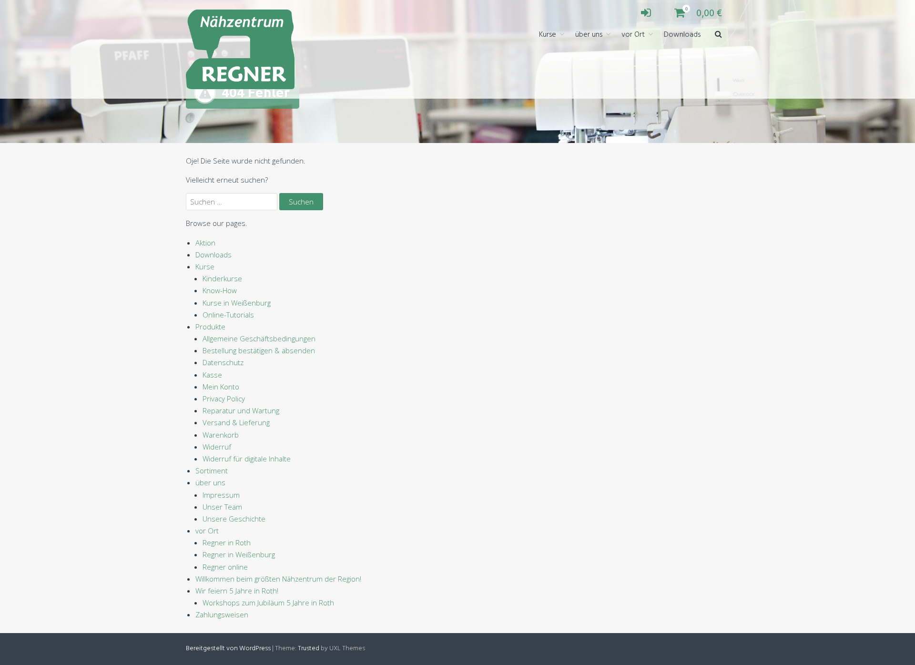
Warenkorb (221, 435)
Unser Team (222, 507)
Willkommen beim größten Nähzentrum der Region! (278, 578)
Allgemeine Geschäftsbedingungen (259, 338)
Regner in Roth (227, 542)
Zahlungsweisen (221, 614)
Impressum (221, 495)
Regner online (225, 567)
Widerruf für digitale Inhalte (247, 458)
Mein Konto (221, 386)
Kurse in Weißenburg (237, 302)
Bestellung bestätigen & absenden (259, 350)
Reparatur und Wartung (241, 410)
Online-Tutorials (228, 314)
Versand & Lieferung (236, 422)
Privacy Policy (224, 398)
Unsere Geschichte (234, 518)
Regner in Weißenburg (239, 554)
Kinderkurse (222, 278)
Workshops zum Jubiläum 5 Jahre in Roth (268, 602)
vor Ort (633, 35)
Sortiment (211, 470)
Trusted (308, 648)
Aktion (205, 242)
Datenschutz (223, 362)
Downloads (682, 35)
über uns (588, 35)
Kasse (212, 374)
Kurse (547, 35)
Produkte (210, 326)
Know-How (220, 290)
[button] (718, 35)
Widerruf (217, 446)
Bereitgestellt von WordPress (228, 648)
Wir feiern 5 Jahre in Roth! (236, 590)
